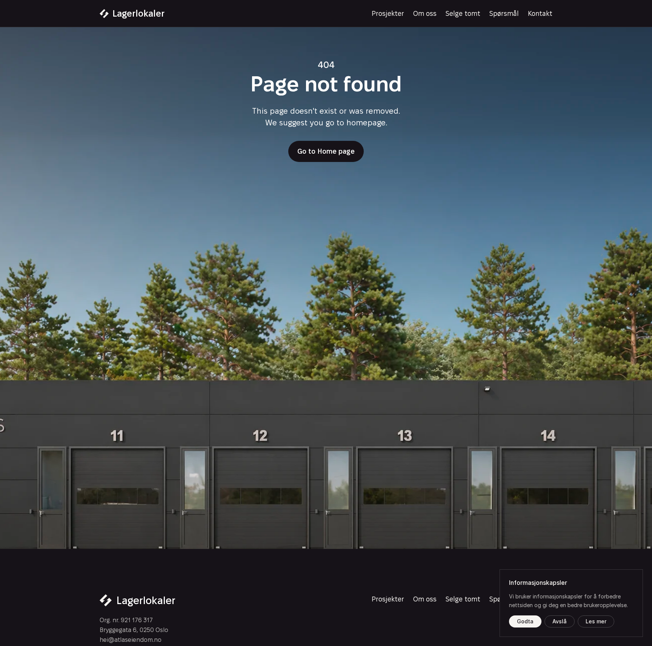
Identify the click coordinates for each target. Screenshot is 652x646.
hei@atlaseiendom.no (130, 640)
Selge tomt (463, 13)
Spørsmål (504, 13)
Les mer (596, 621)
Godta (525, 621)
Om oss (425, 13)
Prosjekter (388, 13)
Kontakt (540, 13)
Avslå (559, 621)
